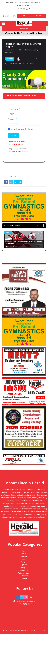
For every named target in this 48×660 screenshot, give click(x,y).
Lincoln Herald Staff (29, 59)
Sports (10, 59)
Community (24, 556)
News (11, 232)
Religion (24, 567)
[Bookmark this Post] (38, 64)
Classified (24, 576)
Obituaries (24, 570)
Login (24, 16)
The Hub (24, 578)
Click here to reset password (18, 151)
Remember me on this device (21, 129)
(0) (23, 64)
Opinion (24, 565)
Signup (39, 16)
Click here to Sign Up (16, 144)
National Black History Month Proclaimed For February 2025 (26, 243)
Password (12, 119)
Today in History (24, 573)
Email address (14, 109)
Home (24, 551)
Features (24, 562)
